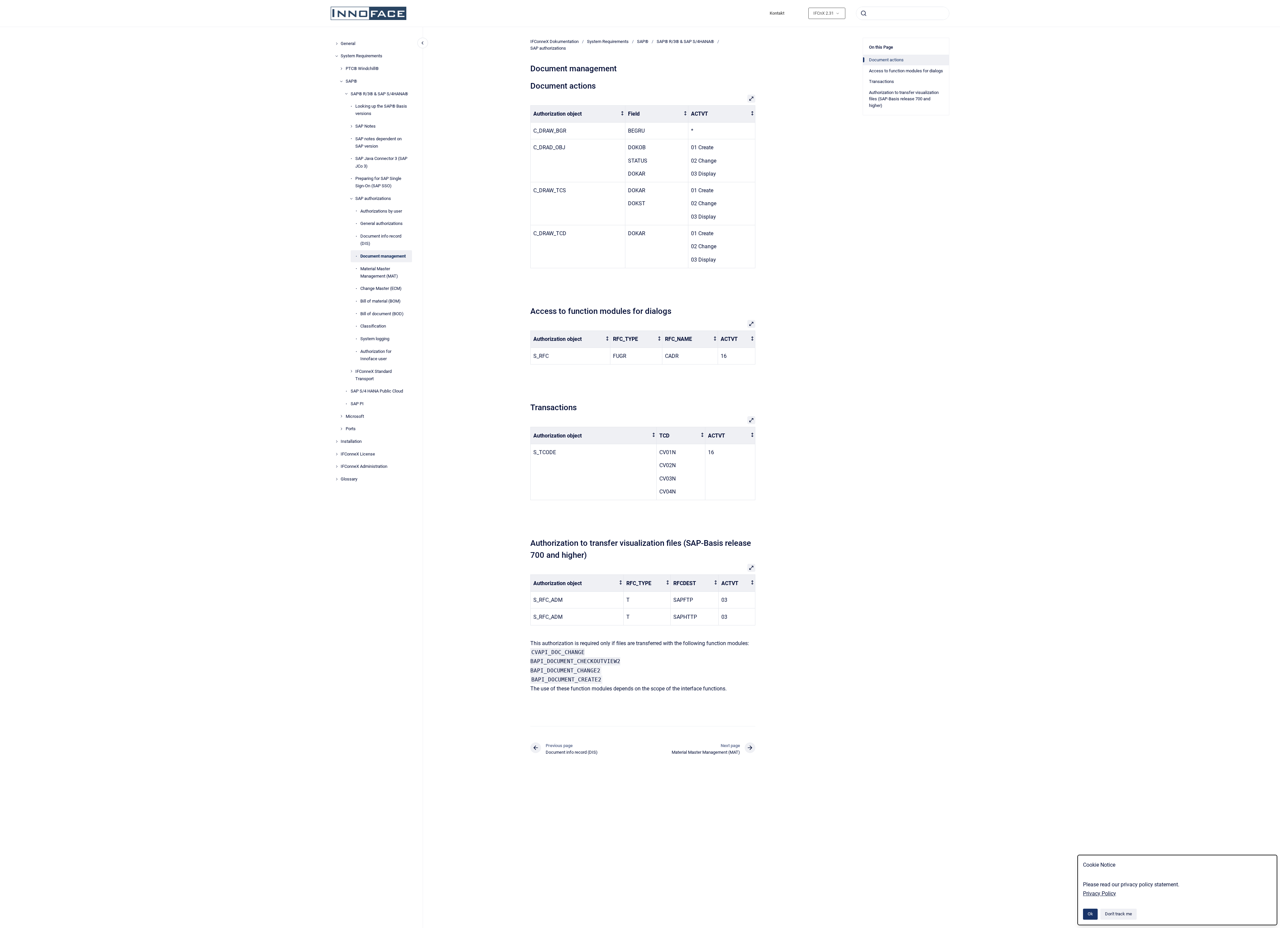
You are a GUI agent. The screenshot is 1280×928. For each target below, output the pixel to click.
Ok (1090, 913)
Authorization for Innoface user (375, 355)
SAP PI (357, 403)
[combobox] (902, 13)
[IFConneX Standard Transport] (351, 371)
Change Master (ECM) (381, 288)
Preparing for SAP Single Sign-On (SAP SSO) (378, 182)
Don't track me (1118, 913)
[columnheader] (578, 114)
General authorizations (381, 223)
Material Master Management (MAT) (379, 272)
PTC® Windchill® (362, 68)
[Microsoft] (341, 416)
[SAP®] (341, 81)
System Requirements (361, 55)
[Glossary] (336, 479)
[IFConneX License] (336, 454)
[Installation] (336, 441)
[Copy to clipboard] (527, 85)
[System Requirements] (336, 56)
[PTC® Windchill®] (341, 68)
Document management (383, 256)
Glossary (349, 478)
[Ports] (341, 429)
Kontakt (777, 13)
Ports (351, 428)
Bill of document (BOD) (382, 313)
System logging (374, 338)
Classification (373, 326)
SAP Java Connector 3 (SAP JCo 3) (381, 162)
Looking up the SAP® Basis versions (381, 110)
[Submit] (863, 13)
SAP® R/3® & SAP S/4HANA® (379, 93)
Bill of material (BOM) (380, 301)
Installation (351, 441)
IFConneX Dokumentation (554, 41)
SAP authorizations (373, 198)
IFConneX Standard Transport (373, 375)
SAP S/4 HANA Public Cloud (377, 391)
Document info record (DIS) (380, 240)
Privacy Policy (1099, 893)
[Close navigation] (422, 43)
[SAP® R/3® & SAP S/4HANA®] (346, 93)
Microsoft (355, 416)
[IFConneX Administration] (336, 466)
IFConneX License (358, 454)
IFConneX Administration (364, 466)
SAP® (351, 81)
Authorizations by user (381, 211)
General (348, 43)
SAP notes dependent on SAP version (378, 142)
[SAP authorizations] (351, 198)
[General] (336, 43)
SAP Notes (365, 126)
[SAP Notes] (351, 126)
